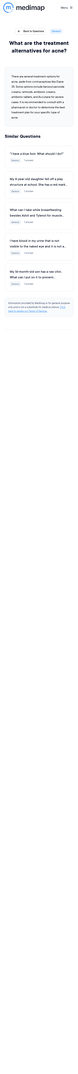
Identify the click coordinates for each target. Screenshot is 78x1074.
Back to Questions (33, 31)
